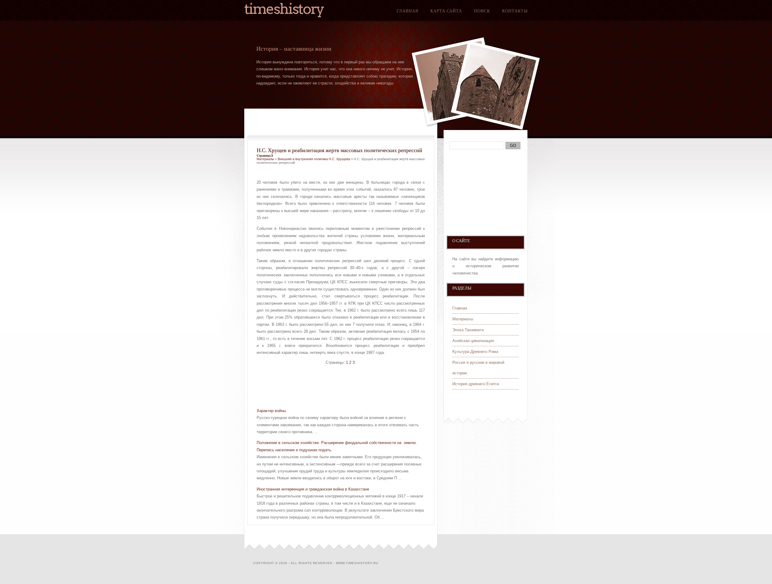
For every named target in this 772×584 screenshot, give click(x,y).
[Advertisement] (327, 387)
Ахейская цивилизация (473, 340)
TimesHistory (284, 8)
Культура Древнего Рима (475, 351)
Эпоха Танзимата (468, 330)
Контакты (515, 10)
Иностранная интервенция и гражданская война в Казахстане (313, 489)
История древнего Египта (475, 384)
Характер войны (271, 410)
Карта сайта (446, 10)
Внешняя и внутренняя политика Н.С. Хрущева (314, 159)
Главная (407, 10)
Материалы (265, 159)
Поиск (482, 10)
